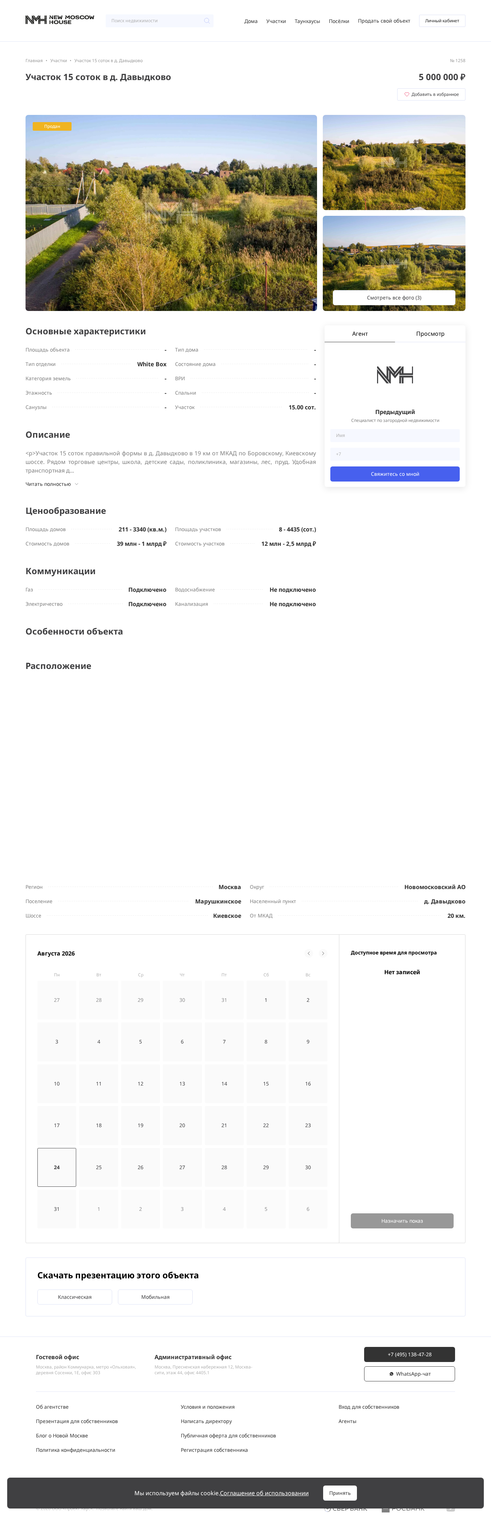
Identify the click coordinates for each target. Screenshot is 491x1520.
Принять (340, 1492)
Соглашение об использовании (264, 1493)
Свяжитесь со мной (395, 473)
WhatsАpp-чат (413, 1373)
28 (224, 1167)
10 (57, 1083)
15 (266, 1083)
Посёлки (339, 21)
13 (182, 1083)
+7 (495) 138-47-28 (410, 1354)
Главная (34, 60)
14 (224, 1083)
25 (99, 1167)
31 (57, 1208)
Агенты (348, 1421)
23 (308, 1125)
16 (308, 1083)
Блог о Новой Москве (62, 1435)
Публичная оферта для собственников (228, 1435)
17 (57, 1125)
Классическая (75, 1296)
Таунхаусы (307, 21)
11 (99, 1083)
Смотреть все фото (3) (394, 297)
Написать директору (206, 1421)
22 (266, 1125)
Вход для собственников (369, 1406)
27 (182, 1167)
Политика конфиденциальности (75, 1449)
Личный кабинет (442, 21)
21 (224, 1125)
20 (182, 1125)
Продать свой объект (384, 20)
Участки (276, 21)
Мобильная (155, 1296)
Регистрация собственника (214, 1449)
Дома (251, 21)
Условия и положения (208, 1406)
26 (140, 1167)
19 (140, 1125)
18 (99, 1125)
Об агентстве (52, 1406)
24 (57, 1167)
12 (140, 1083)
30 (308, 1167)
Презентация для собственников (77, 1421)
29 (266, 1167)
